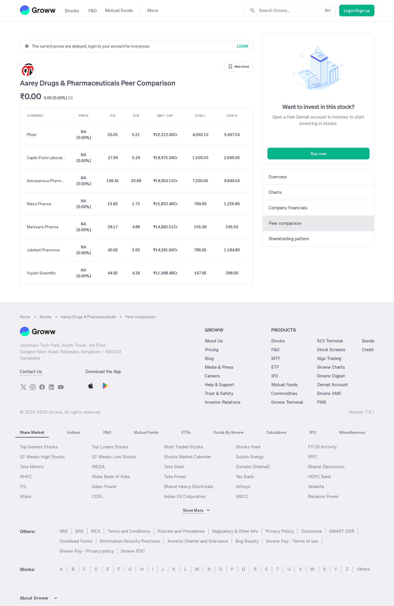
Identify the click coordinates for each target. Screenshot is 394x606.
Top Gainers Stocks (39, 447)
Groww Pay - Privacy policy (86, 551)
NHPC (26, 476)
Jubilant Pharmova (43, 249)
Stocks (278, 341)
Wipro (25, 496)
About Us (214, 341)
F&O (275, 349)
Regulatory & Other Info (235, 531)
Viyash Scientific (41, 273)
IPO (274, 376)
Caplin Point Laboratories (46, 157)
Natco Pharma (39, 203)
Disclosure (311, 531)
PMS (321, 402)
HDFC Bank (319, 476)
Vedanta (316, 486)
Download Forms (75, 541)
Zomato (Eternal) (252, 467)
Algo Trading (329, 358)
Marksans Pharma (42, 226)
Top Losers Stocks (110, 447)
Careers (212, 376)
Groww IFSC (133, 551)
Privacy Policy (279, 531)
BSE (79, 531)
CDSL (97, 496)
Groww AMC (329, 393)
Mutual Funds (284, 385)
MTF (275, 358)
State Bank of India (111, 476)
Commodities (284, 393)
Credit (368, 349)
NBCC (242, 496)
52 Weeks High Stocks (42, 457)
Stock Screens (331, 349)
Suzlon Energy (250, 457)
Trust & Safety (219, 393)
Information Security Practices (130, 541)
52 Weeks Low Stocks (114, 457)
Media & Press (219, 367)
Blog (209, 358)
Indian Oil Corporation (185, 496)
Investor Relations (223, 402)
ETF (275, 367)
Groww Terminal (287, 402)
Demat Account (332, 385)
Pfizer (32, 134)
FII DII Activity (322, 447)
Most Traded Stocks (183, 447)
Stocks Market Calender (187, 457)
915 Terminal (330, 341)
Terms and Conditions (129, 531)
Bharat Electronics (326, 467)
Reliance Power (323, 496)
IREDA (98, 467)
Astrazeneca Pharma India (46, 180)
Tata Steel (174, 467)
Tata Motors (32, 467)
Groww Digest (331, 376)
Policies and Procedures (181, 531)
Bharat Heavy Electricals (188, 486)
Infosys (243, 486)
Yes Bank (245, 476)
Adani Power (104, 486)
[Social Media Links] (23, 387)
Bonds (368, 341)
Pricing (211, 349)
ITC (23, 486)
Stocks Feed (248, 447)
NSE (63, 531)
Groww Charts (331, 367)
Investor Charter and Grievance (197, 541)
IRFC (313, 457)
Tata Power (175, 476)
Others (363, 569)
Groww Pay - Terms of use (292, 541)
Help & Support (219, 385)
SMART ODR (341, 531)
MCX (95, 531)
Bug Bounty (247, 541)
